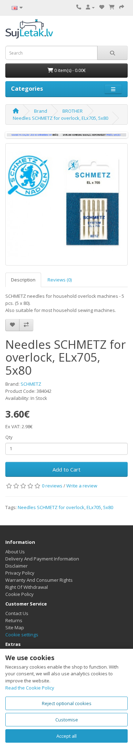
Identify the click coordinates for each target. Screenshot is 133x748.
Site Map (14, 627)
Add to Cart (66, 469)
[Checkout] (121, 7)
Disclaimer (16, 566)
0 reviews (52, 485)
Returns (13, 620)
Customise (66, 719)
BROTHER (72, 111)
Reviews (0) (60, 280)
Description (23, 280)
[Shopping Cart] (112, 7)
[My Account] (90, 7)
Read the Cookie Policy (29, 688)
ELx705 (94, 507)
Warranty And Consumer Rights (39, 580)
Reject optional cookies (67, 703)
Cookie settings (21, 634)
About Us (15, 551)
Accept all (66, 736)
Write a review (81, 485)
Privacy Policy (19, 573)
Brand (40, 111)
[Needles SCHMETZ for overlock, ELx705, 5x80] (66, 204)
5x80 (108, 507)
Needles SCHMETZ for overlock (51, 507)
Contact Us (16, 613)
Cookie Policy (19, 594)
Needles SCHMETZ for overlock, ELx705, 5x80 (60, 118)
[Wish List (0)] (101, 7)
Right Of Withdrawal (26, 587)
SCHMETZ (31, 384)
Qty (8, 437)
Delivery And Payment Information (42, 559)
